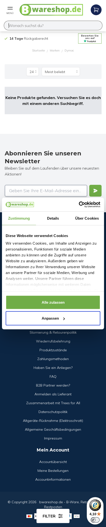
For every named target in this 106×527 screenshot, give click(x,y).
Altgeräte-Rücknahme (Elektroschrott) (53, 420)
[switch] (95, 520)
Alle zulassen (53, 302)
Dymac (69, 50)
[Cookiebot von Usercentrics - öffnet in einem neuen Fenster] (78, 204)
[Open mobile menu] (96, 9)
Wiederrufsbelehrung (53, 341)
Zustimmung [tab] (19, 218)
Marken (55, 50)
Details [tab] (53, 218)
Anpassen (50, 318)
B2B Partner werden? (53, 385)
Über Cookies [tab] (87, 218)
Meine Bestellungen (53, 470)
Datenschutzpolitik (53, 412)
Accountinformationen (53, 479)
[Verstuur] (95, 191)
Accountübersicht (53, 462)
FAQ (53, 376)
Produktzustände (53, 350)
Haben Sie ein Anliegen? (53, 367)
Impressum (53, 438)
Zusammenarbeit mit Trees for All (53, 403)
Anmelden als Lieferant (53, 394)
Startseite (38, 50)
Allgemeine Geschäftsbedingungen (53, 429)
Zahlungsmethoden (53, 359)
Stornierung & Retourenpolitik (53, 332)
